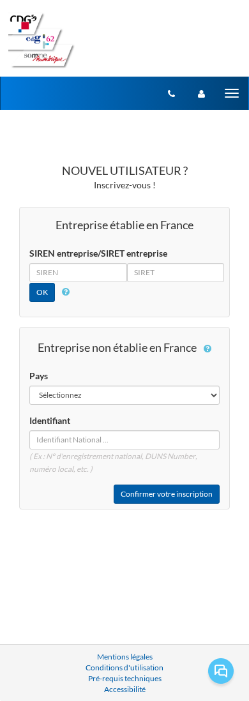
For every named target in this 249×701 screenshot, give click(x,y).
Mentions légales (125, 656)
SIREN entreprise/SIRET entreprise (98, 253)
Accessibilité (125, 689)
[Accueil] (41, 40)
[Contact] (171, 93)
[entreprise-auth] (201, 93)
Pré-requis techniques (125, 678)
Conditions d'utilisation (124, 667)
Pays (38, 375)
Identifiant (49, 420)
